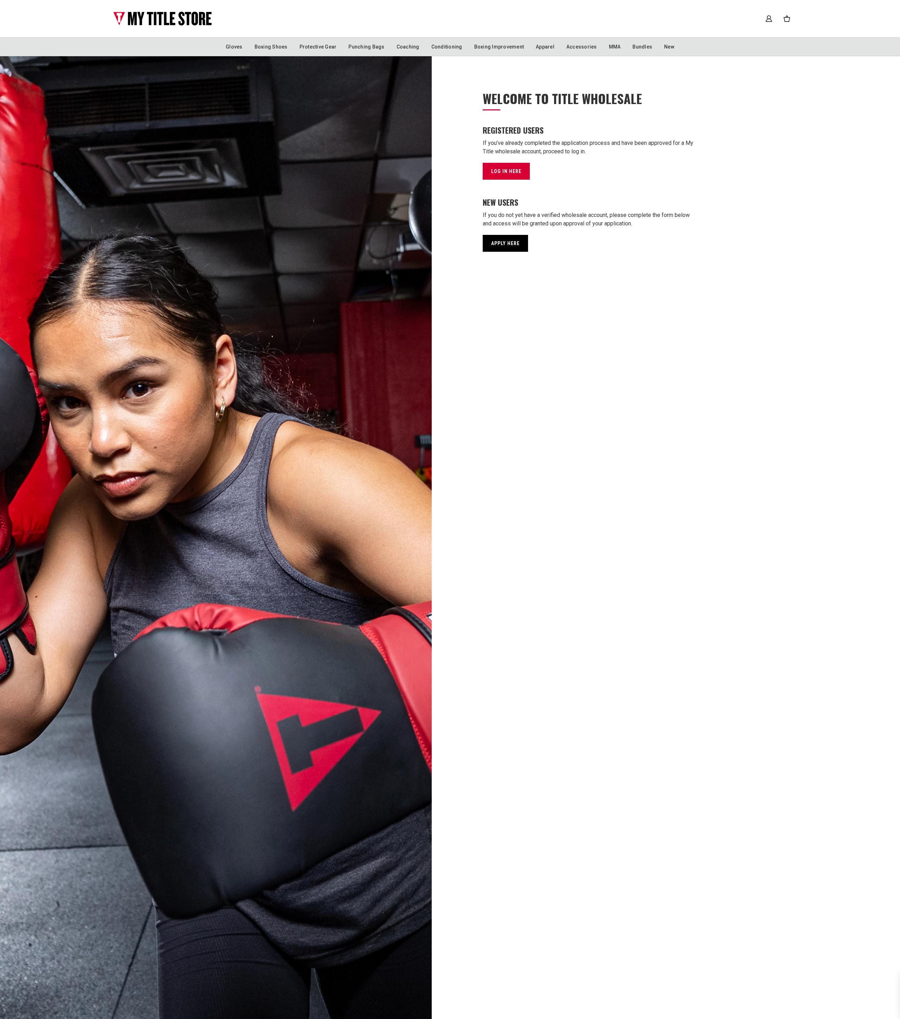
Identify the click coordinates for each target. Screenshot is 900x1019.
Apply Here (505, 243)
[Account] (769, 18)
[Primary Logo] (162, 18)
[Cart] (786, 18)
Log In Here (506, 171)
